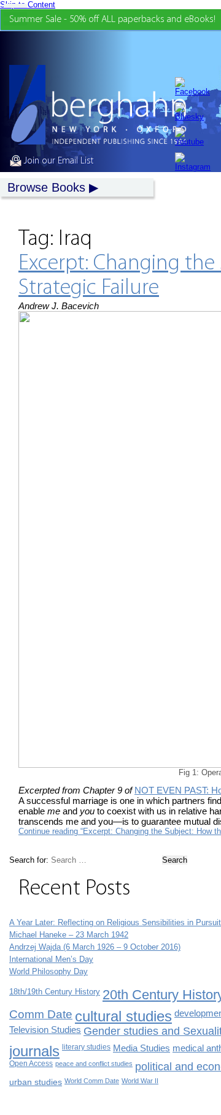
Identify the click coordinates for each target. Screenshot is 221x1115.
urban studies (35, 1082)
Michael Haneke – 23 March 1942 (68, 934)
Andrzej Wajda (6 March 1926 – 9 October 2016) (94, 947)
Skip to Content (27, 4)
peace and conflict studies (94, 1063)
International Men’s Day (51, 959)
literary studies (86, 1047)
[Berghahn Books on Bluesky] (193, 111)
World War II (140, 1080)
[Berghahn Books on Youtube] (193, 136)
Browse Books (46, 187)
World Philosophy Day (48, 971)
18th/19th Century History (54, 991)
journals (34, 1051)
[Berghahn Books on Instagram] (193, 162)
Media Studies (141, 1048)
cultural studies (123, 1016)
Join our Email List (57, 161)
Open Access (31, 1063)
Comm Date (40, 1014)
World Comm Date (91, 1080)
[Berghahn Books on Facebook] (193, 86)
